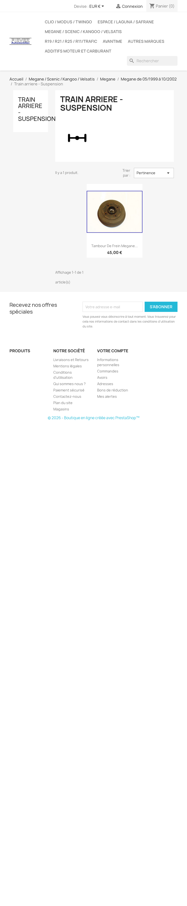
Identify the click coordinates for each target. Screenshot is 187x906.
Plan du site (63, 402)
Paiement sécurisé (68, 390)
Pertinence (154, 173)
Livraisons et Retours (71, 359)
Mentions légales (67, 366)
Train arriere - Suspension (37, 109)
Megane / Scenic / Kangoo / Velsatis (83, 31)
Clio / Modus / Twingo (68, 22)
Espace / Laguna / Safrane (126, 22)
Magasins (61, 409)
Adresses (105, 383)
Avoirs (102, 377)
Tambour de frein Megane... (114, 246)
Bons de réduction (112, 390)
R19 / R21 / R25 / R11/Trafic (71, 41)
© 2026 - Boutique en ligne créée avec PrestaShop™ (94, 417)
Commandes (107, 371)
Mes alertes (107, 396)
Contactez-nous (67, 396)
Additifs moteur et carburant (78, 51)
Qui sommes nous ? (69, 383)
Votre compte (112, 350)
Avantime (112, 41)
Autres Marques (146, 41)
